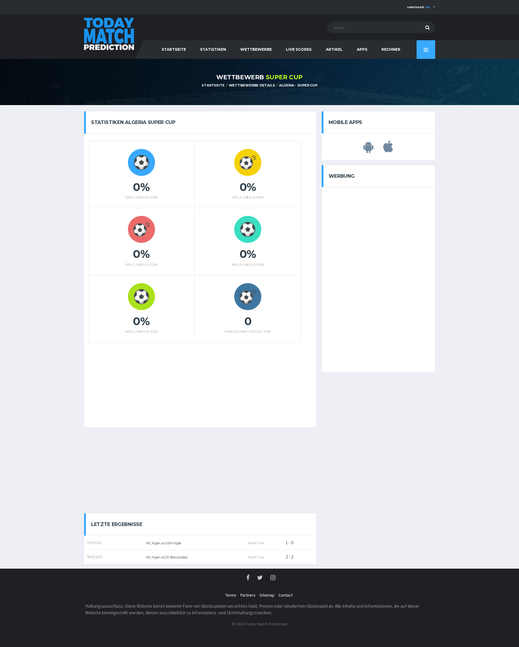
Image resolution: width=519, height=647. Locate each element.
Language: (418, 7)
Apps (362, 49)
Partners (248, 595)
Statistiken (213, 49)
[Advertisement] (195, 382)
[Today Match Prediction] (109, 33)
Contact (285, 595)
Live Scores (298, 49)
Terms (230, 595)
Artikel (334, 49)
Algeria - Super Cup (298, 85)
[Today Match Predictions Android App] (368, 150)
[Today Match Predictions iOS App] (388, 150)
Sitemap (267, 595)
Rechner (390, 49)
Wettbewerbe (256, 49)
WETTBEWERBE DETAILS (252, 85)
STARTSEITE (174, 49)
